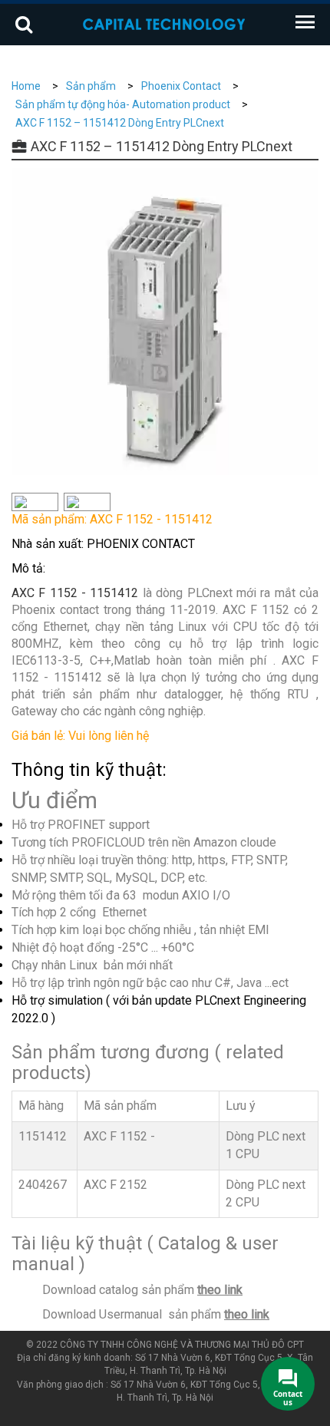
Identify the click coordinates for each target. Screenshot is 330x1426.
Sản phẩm (91, 86)
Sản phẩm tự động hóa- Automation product (122, 104)
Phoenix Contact (181, 86)
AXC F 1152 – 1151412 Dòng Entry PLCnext (119, 123)
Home (26, 86)
